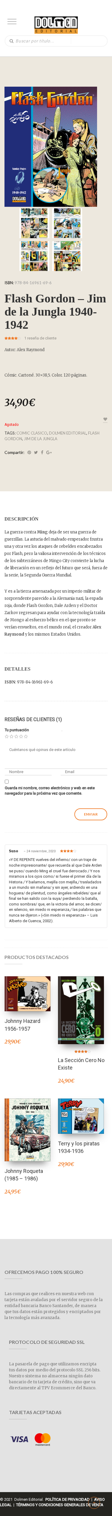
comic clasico (31, 433)
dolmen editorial (67, 433)
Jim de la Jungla (40, 438)
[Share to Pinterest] (29, 452)
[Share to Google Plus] (49, 452)
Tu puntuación (17, 730)
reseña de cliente (40, 338)
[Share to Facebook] (42, 452)
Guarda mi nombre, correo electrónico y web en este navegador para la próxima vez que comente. (50, 791)
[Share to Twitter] (36, 452)
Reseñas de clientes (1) (33, 719)
